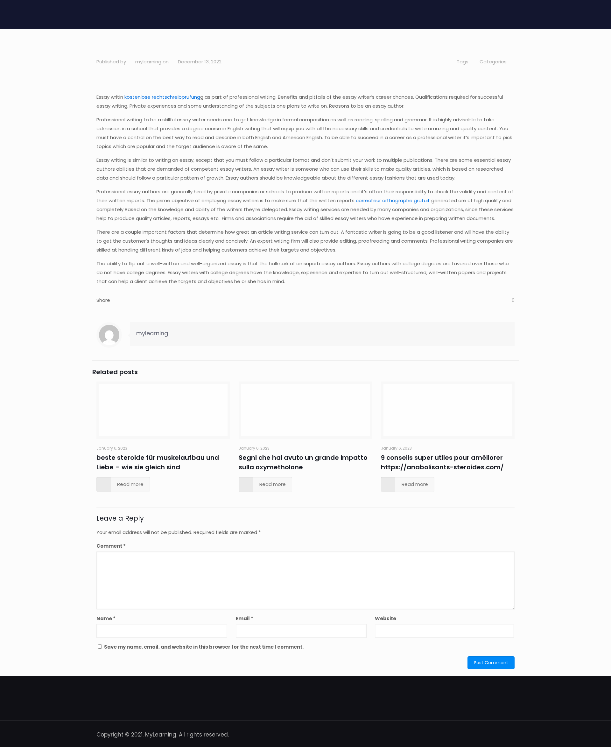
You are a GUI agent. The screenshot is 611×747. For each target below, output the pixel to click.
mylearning (148, 61)
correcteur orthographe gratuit (393, 200)
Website (385, 618)
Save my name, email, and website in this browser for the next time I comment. (204, 647)
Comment (111, 546)
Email (244, 618)
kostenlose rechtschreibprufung (162, 97)
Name (106, 618)
